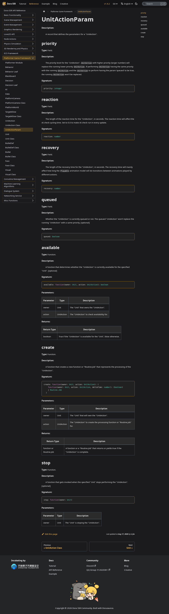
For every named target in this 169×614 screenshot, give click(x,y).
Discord (89, 565)
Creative (64, 3)
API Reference (55, 570)
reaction (144, 17)
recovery (144, 21)
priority (143, 13)
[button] (19, 15)
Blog (55, 3)
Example (46, 3)
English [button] (127, 3)
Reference (34, 3)
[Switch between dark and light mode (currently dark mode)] (136, 4)
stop (142, 37)
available (144, 29)
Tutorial (22, 3)
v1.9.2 (107, 3)
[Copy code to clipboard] (131, 88)
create (143, 33)
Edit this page (51, 534)
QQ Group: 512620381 (97, 570)
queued (144, 25)
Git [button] (114, 3)
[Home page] (44, 11)
